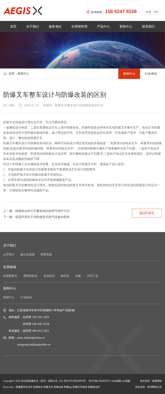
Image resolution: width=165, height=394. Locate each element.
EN (156, 11)
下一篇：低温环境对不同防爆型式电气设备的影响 (36, 217)
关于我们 (32, 26)
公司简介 (8, 254)
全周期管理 (79, 26)
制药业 (65, 275)
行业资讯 (151, 73)
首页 (13, 26)
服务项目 (55, 26)
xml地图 (126, 380)
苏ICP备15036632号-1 (100, 380)
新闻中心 (126, 26)
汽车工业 (92, 275)
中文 (148, 11)
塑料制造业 (30, 275)
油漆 (78, 275)
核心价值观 (28, 254)
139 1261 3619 (40, 317)
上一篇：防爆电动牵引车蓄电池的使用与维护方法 (36, 211)
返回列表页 (146, 213)
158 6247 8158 (121, 11)
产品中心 (103, 26)
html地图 (116, 380)
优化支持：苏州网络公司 (148, 387)
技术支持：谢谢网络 (151, 380)
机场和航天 (10, 275)
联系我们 (148, 26)
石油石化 (49, 275)
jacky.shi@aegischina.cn (31, 337)
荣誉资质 (46, 254)
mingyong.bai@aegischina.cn (34, 344)
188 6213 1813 (40, 330)
